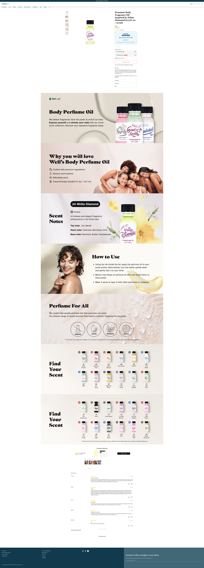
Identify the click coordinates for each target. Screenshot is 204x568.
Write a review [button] (124, 453)
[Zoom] (90, 32)
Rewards (43, 556)
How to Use (117, 83)
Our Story (44, 554)
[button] (14, 7)
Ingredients (117, 80)
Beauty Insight (44, 552)
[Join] (201, 560)
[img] (93, 476)
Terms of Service (5, 554)
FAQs (116, 86)
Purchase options (118, 49)
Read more (117, 76)
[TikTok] (85, 551)
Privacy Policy (4, 556)
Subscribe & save (122, 55)
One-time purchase (120, 51)
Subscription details (120, 58)
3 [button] (102, 529)
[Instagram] (83, 551)
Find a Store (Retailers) (46, 550)
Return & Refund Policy (6, 552)
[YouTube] (88, 551)
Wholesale (44, 557)
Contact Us (4, 550)
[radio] (116, 51)
